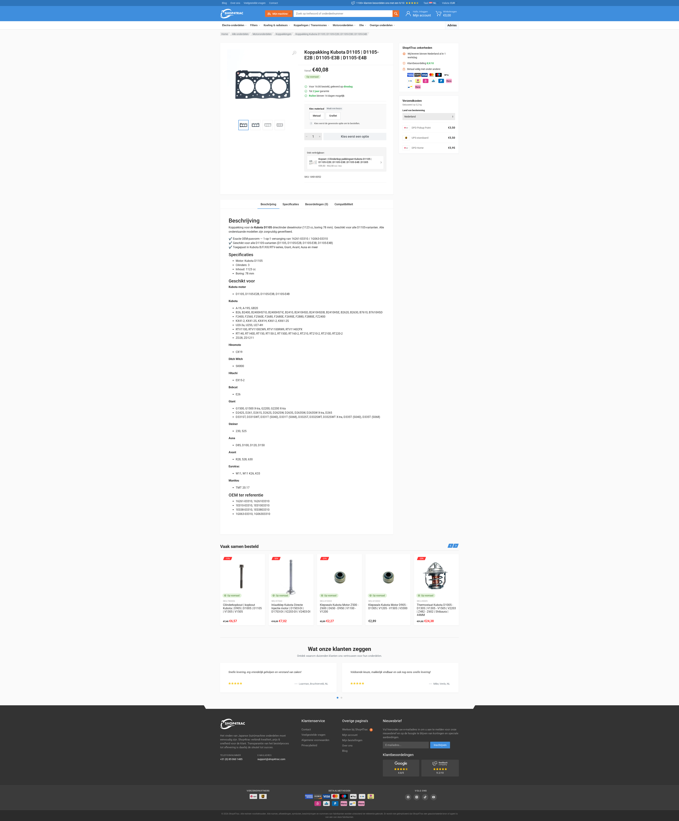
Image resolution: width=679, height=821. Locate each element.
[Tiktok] (425, 797)
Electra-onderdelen (233, 25)
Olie (361, 25)
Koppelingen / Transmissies (310, 25)
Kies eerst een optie (355, 136)
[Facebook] (408, 797)
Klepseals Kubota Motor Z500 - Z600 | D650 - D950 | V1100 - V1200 (339, 608)
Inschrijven (440, 745)
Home (224, 34)
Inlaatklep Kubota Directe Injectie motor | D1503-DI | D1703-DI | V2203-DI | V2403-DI (290, 608)
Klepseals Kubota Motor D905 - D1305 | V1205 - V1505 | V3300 (387, 606)
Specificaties (291, 204)
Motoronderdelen (343, 25)
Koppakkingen (283, 34)
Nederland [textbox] (410, 116)
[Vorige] (451, 546)
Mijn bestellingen (352, 740)
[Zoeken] (396, 13)
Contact (273, 3)
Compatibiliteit (344, 204)
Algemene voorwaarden (315, 740)
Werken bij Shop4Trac (357, 729)
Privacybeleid (309, 745)
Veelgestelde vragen (255, 3)
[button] (338, 698)
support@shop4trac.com (271, 759)
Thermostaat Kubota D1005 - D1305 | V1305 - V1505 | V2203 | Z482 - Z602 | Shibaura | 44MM (436, 610)
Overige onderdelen (381, 25)
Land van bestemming (413, 110)
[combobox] (428, 116)
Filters (254, 25)
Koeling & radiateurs (276, 25)
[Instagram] (416, 797)
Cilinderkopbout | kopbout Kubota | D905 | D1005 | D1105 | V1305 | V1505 (242, 608)
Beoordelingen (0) (316, 204)
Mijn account (350, 735)
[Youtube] (433, 797)
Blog (224, 3)
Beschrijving (268, 204)
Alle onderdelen (240, 34)
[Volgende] (456, 546)
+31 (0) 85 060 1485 (231, 759)
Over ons (235, 3)
